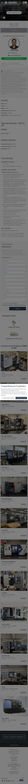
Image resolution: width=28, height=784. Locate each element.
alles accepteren (21, 398)
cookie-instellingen (8, 398)
